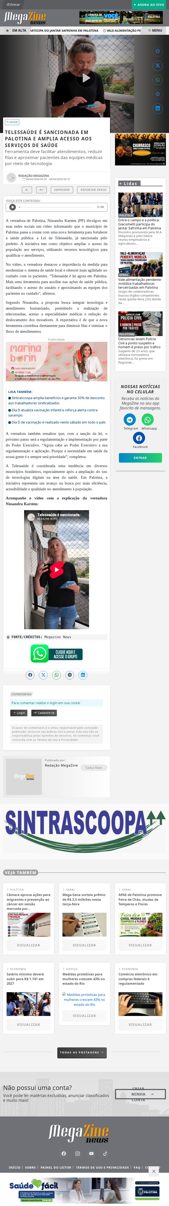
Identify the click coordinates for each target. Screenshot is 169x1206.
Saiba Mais (94, 767)
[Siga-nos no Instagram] (77, 1154)
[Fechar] (154, 1171)
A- (26, 190)
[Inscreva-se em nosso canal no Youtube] (91, 1154)
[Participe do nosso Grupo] (56, 654)
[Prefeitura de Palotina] (121, 17)
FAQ (137, 1167)
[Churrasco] (140, 150)
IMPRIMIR (62, 190)
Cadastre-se (45, 713)
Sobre (30, 1167)
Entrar (15, 4)
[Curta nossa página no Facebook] (63, 1154)
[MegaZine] (29, 17)
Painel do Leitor (56, 1167)
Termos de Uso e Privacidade (102, 1167)
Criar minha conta (138, 1094)
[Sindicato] (84, 831)
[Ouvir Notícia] (12, 207)
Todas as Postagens (80, 1052)
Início (14, 1167)
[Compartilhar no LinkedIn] (158, 108)
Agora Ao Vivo (150, 5)
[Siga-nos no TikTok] (105, 1154)
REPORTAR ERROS (94, 190)
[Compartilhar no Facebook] (158, 51)
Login (20, 713)
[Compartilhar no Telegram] (158, 94)
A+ (41, 190)
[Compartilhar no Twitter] (158, 66)
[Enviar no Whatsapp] (158, 80)
